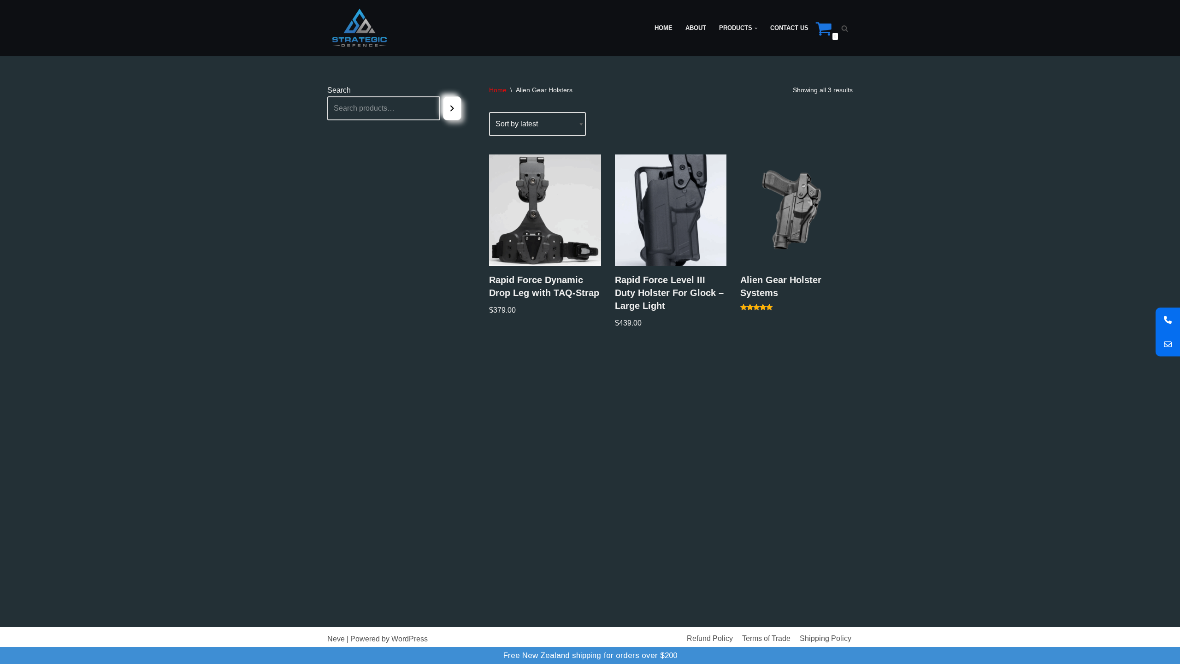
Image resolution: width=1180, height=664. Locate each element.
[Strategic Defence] (359, 28)
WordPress (409, 639)
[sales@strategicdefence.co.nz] (1168, 344)
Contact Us (789, 27)
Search (339, 90)
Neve (336, 639)
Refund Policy (710, 638)
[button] (756, 28)
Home (664, 27)
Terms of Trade (766, 638)
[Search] (844, 28)
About (695, 27)
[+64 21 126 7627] (1168, 320)
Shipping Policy (825, 638)
